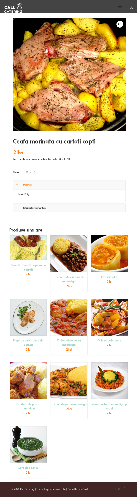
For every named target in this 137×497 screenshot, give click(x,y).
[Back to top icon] (124, 487)
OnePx (86, 489)
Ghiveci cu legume (109, 340)
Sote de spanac (28, 468)
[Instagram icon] (118, 489)
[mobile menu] (120, 7)
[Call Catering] (13, 7)
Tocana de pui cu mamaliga (69, 404)
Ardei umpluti (109, 277)
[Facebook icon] (115, 489)
